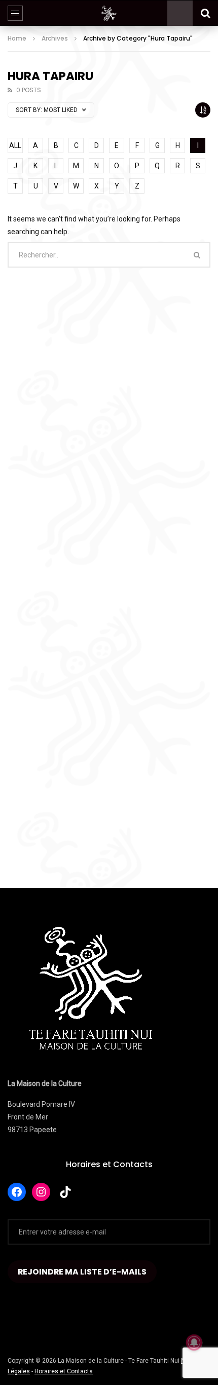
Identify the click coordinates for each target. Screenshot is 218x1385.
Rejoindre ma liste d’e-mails (82, 1272)
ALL (15, 145)
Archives (55, 38)
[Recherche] (205, 13)
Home (17, 38)
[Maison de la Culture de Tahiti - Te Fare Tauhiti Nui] (109, 13)
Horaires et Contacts (109, 1164)
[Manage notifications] (194, 1342)
